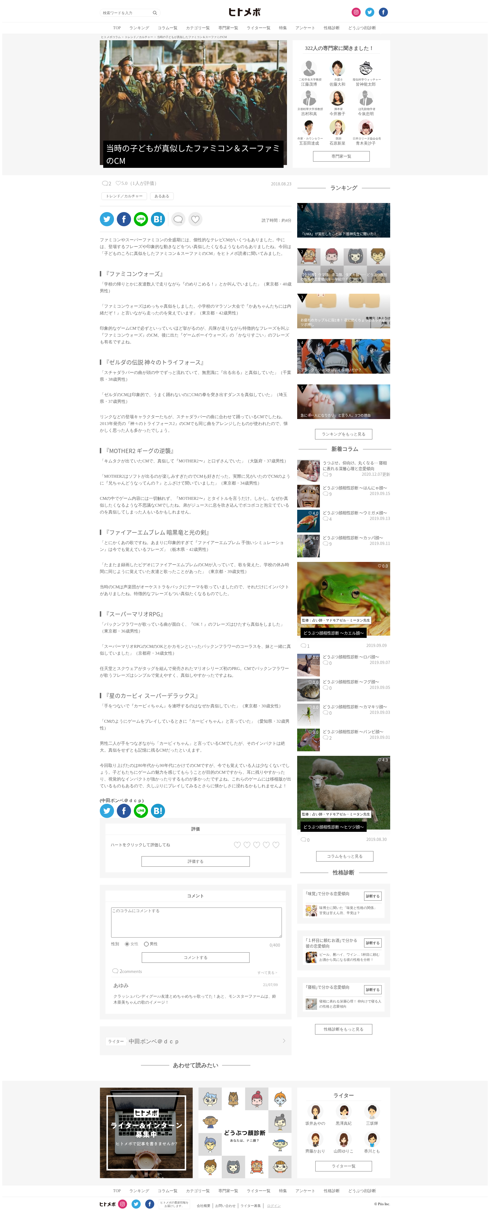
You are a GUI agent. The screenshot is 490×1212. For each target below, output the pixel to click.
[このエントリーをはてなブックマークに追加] (158, 224)
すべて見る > (267, 973)
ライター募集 (250, 1206)
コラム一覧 (168, 28)
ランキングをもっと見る (344, 434)
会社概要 (203, 1206)
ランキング (139, 28)
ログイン (274, 1206)
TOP (117, 28)
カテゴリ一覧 (198, 28)
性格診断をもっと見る (344, 1029)
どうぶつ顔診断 (362, 28)
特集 (283, 28)
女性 (134, 944)
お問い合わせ (225, 1206)
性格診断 (332, 28)
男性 (154, 944)
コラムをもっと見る (345, 856)
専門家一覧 (228, 28)
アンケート (305, 28)
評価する (196, 861)
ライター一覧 (259, 28)
